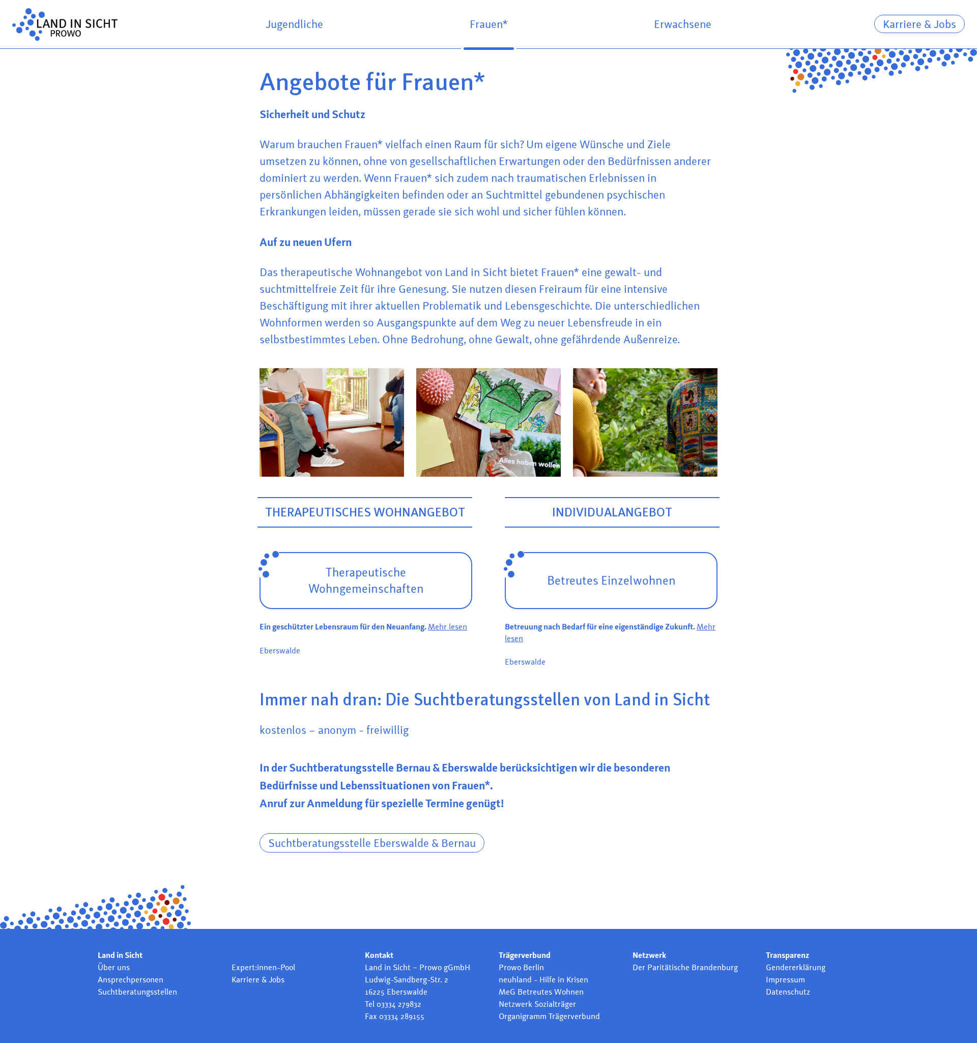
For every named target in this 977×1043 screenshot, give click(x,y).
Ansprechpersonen (130, 979)
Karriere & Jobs (919, 24)
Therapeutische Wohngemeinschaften (366, 580)
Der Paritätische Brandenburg (685, 967)
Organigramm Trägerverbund (549, 1016)
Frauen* (489, 24)
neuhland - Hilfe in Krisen (543, 979)
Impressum (785, 979)
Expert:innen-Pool (263, 967)
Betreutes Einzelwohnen (611, 580)
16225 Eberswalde (396, 992)
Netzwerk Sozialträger (537, 1004)
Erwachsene (682, 24)
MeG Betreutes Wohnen (541, 992)
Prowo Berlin (521, 967)
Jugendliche (294, 24)
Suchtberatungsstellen (137, 992)
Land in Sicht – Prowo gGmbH (417, 967)
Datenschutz (788, 992)
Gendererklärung (795, 967)
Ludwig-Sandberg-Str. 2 (406, 979)
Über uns (114, 967)
